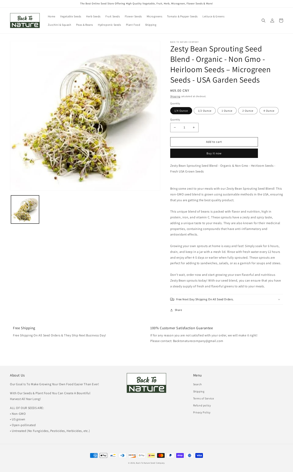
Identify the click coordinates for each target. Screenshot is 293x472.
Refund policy (202, 405)
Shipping (175, 96)
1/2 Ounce (204, 110)
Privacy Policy (201, 412)
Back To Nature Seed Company (150, 463)
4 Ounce (269, 110)
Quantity (175, 119)
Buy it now (214, 153)
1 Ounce (227, 110)
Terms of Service (203, 398)
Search (197, 384)
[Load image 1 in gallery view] (25, 209)
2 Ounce (247, 110)
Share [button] (178, 310)
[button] (263, 20)
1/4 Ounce (181, 110)
